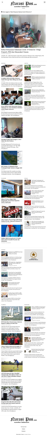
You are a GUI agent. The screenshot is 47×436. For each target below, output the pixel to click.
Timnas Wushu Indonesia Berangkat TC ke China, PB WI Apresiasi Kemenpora (11, 347)
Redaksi (23, 429)
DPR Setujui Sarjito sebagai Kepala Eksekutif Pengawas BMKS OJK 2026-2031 (14, 263)
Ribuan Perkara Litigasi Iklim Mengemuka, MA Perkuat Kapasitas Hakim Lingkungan (10, 200)
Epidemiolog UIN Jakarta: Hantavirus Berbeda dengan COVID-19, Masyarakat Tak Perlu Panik (38, 338)
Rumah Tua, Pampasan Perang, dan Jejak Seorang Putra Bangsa (38, 212)
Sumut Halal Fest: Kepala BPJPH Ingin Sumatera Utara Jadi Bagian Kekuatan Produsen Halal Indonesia (15, 273)
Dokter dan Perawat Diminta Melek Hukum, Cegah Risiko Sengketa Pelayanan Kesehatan (38, 328)
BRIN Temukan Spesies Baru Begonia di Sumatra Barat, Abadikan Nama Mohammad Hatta (39, 102)
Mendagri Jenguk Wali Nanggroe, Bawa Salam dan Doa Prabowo (11, 140)
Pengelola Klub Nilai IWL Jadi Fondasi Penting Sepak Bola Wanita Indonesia (11, 402)
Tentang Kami (23, 426)
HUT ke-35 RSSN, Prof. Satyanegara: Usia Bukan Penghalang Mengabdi (38, 307)
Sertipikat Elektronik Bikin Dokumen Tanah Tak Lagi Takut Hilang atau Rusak (11, 78)
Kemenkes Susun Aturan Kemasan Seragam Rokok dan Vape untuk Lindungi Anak (38, 350)
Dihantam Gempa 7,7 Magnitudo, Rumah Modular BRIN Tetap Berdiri (38, 90)
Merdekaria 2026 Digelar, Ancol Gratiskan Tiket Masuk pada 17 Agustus (37, 202)
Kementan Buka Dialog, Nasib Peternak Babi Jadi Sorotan (14, 283)
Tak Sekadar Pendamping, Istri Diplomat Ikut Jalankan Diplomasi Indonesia (38, 181)
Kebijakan (23, 431)
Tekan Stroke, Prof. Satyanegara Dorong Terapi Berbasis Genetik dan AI (38, 318)
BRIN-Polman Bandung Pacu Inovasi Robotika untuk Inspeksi (38, 66)
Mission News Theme (19, 434)
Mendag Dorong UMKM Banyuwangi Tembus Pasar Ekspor (15, 252)
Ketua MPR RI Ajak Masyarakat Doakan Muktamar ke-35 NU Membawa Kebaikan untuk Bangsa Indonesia (11, 107)
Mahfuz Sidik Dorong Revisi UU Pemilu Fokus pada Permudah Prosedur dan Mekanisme (11, 239)
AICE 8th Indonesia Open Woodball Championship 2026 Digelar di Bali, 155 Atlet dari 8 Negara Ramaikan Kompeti (11, 375)
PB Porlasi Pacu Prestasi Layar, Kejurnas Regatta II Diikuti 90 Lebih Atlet (11, 322)
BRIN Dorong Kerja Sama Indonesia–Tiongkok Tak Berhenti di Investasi (39, 77)
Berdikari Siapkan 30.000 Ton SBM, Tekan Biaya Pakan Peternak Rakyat (15, 293)
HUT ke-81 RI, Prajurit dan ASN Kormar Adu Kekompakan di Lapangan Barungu (38, 191)
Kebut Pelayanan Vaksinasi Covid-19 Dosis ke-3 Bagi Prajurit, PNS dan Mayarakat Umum (21, 50)
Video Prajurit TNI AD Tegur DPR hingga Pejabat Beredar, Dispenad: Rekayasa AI (11, 220)
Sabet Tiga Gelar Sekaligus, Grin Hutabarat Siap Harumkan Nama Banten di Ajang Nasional (38, 222)
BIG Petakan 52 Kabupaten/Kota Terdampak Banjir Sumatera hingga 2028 (11, 167)
